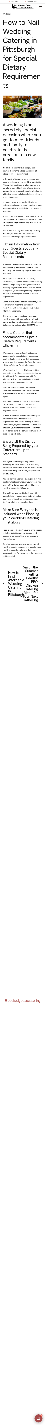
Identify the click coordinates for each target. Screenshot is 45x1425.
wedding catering (24, 290)
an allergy (37, 194)
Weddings (7, 14)
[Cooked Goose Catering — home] (23, 6)
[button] (8, 1014)
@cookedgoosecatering (22, 1001)
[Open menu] (40, 6)
